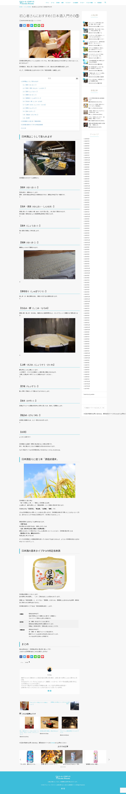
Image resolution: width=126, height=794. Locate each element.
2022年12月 (87, 240)
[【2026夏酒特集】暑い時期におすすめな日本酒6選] (86, 62)
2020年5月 (86, 313)
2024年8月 (86, 195)
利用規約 (99, 2)
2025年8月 (86, 167)
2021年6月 (86, 282)
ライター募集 (89, 2)
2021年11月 (87, 270)
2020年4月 (86, 315)
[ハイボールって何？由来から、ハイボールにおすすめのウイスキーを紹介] (86, 37)
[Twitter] (24, 25)
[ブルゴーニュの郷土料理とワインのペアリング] (69, 723)
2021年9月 (86, 275)
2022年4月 (86, 259)
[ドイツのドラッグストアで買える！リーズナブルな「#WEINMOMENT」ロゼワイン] (86, 56)
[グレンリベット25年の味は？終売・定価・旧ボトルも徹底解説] (86, 24)
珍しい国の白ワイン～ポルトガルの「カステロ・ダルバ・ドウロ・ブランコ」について (29, 732)
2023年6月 (86, 226)
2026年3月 (86, 150)
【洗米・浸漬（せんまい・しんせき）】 (35, 88)
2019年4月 (86, 343)
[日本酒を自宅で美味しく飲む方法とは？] (49, 723)
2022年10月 (87, 244)
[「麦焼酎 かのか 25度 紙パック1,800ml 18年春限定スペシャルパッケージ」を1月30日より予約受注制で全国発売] (91, 751)
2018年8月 (86, 362)
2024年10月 (87, 190)
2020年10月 (87, 301)
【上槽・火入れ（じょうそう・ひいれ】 (35, 104)
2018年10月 (87, 357)
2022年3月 (86, 261)
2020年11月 (87, 299)
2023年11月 (87, 216)
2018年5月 (86, 369)
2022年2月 (86, 263)
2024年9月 (86, 193)
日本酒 (57, 2)
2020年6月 (86, 310)
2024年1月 (86, 211)
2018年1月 (86, 379)
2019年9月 (86, 332)
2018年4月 (86, 372)
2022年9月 (86, 247)
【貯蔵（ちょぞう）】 (31, 108)
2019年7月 (86, 336)
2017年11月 (87, 383)
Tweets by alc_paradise (89, 394)
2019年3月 (86, 346)
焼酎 (62, 2)
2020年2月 (86, 320)
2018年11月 (87, 355)
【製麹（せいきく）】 (31, 94)
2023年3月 (86, 233)
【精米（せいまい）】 (31, 85)
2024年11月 (87, 188)
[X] (50, 691)
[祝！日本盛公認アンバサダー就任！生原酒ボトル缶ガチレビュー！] (86, 68)
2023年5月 (86, 228)
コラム (35, 20)
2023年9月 (86, 219)
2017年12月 (87, 381)
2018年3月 (86, 374)
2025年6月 (86, 171)
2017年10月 (87, 386)
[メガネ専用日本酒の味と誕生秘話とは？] (86, 99)
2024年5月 (86, 202)
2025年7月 (86, 169)
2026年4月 (86, 148)
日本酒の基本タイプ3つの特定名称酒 (32, 124)
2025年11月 (87, 160)
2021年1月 (86, 294)
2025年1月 (86, 183)
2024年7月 (86, 197)
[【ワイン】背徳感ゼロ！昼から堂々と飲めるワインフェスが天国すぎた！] (86, 49)
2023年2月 (86, 235)
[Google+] (28, 25)
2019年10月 (87, 329)
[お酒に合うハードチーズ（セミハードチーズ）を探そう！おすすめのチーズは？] (47, 751)
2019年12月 (87, 324)
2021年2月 (86, 292)
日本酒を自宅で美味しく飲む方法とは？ (49, 731)
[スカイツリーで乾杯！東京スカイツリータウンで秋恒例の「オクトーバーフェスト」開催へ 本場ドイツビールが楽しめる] (86, 106)
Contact (52, 743)
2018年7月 (86, 365)
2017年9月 (86, 388)
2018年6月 (86, 367)
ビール (52, 2)
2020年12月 (87, 296)
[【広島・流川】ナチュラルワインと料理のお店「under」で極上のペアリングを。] (86, 112)
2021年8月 (86, 277)
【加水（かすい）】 (30, 111)
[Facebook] (21, 25)
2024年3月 (86, 207)
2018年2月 (86, 376)
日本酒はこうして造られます (30, 81)
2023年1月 (86, 237)
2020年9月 (86, 303)
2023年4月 (86, 230)
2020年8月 (86, 306)
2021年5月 (86, 284)
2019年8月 (86, 334)
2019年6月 (86, 339)
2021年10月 (87, 273)
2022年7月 (86, 252)
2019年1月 (86, 350)
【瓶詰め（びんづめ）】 (32, 114)
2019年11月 (87, 327)
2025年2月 (86, 181)
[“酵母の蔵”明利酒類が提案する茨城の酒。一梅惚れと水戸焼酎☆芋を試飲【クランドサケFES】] (86, 125)
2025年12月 (87, 157)
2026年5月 (86, 145)
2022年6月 (86, 254)
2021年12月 (87, 268)
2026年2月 (86, 153)
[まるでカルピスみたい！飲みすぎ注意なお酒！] (69, 751)
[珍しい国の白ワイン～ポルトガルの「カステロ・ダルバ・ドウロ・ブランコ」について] (29, 723)
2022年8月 (86, 249)
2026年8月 (86, 138)
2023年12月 (87, 214)
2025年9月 (86, 164)
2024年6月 (86, 200)
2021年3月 (86, 289)
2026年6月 (86, 143)
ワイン (47, 2)
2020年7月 (86, 308)
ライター (82, 2)
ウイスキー (68, 2)
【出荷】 (28, 118)
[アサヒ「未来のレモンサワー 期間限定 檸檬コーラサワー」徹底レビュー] (86, 118)
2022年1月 (86, 266)
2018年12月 (87, 353)
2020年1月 (86, 322)
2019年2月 (86, 348)
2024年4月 (86, 204)
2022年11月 (87, 242)
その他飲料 (75, 2)
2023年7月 (86, 223)
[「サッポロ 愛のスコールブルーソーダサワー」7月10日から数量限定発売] (25, 751)
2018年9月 (86, 360)
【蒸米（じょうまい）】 (31, 91)
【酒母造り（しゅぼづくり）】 (33, 98)
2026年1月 (86, 155)
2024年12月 (87, 186)
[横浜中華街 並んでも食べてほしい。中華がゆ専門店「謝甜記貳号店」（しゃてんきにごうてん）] (86, 30)
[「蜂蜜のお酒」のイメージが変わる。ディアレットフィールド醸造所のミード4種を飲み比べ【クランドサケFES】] (86, 74)
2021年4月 (86, 287)
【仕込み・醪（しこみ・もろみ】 (34, 101)
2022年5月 (86, 256)
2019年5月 (86, 341)
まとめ (24, 128)
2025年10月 (87, 162)
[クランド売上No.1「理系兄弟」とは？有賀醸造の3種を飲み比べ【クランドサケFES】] (86, 81)
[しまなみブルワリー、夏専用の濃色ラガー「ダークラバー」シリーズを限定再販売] (86, 43)
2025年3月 (86, 178)
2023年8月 (86, 221)
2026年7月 (86, 141)
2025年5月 (86, 174)
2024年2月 (86, 209)
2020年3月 (86, 317)
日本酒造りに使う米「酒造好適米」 (32, 121)
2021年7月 (86, 280)
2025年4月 (86, 176)
